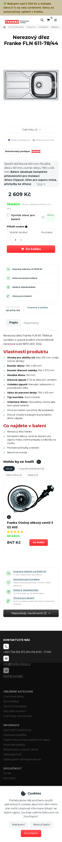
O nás (7, 773)
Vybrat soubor (19, 232)
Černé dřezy (11, 701)
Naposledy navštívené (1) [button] (29, 613)
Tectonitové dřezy (14, 706)
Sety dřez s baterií (14, 711)
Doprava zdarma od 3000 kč (27, 269)
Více (39, 184)
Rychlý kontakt (13, 675)
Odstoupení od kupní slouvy (22, 759)
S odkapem (43, 27)
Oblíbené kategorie (18, 691)
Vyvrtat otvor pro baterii (23, 217)
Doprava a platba (38, 307)
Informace (11, 725)
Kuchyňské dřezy (16, 27)
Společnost (12, 768)
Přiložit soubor (16, 226)
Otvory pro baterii (22, 296)
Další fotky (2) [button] (29, 129)
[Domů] (17, 21)
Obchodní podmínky (17, 729)
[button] (54, 85)
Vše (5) (9, 468)
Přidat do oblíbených (20, 140)
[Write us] (6, 670)
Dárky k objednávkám (23, 287)
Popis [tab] (13, 322)
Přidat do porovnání (45, 140)
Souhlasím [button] (31, 833)
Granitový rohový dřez (17, 716)
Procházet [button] (47, 232)
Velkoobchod (12, 754)
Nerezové (31, 27)
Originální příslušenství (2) (31, 468)
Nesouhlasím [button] (41, 824)
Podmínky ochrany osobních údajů (26, 739)
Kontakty (9, 778)
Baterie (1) (33, 475)
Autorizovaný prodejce (24, 278)
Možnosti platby (14, 744)
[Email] (6, 658)
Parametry (31, 323)
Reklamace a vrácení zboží (20, 749)
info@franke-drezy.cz (17, 663)
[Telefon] (6, 646)
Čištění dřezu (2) (14, 475)
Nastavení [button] (18, 824)
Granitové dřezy (13, 696)
